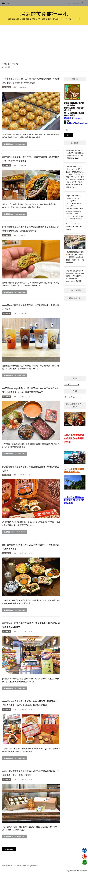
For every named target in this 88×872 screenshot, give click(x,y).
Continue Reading (17, 144)
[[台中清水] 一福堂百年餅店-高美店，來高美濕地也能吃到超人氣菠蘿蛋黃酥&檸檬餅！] (31, 655)
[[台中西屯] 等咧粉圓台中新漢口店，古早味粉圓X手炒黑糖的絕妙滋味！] (31, 340)
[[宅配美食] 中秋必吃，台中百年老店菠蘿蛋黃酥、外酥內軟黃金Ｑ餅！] (31, 498)
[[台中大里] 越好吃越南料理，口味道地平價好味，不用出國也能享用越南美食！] (31, 577)
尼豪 (15, 87)
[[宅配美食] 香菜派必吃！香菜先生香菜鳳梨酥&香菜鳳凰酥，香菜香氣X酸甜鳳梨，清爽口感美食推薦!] (31, 259)
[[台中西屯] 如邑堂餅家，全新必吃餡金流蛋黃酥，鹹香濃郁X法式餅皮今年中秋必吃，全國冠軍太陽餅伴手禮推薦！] (31, 729)
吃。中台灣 (6, 87)
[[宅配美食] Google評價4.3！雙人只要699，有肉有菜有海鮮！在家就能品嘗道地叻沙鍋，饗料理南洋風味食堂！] (31, 420)
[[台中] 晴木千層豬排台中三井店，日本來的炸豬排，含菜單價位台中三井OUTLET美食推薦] (31, 185)
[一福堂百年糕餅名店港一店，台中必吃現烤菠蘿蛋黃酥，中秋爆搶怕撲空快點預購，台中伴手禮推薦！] (31, 111)
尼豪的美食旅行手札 (44, 14)
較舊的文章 (10, 849)
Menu (6, 3)
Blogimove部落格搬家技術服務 (76, 871)
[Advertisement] (44, 43)
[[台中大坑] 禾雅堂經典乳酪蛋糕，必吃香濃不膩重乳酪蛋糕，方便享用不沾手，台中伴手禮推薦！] (31, 803)
